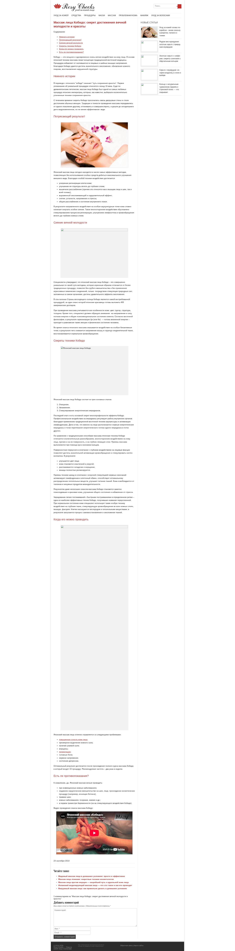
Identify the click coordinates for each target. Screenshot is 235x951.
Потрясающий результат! (70, 40)
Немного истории (67, 37)
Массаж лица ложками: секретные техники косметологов (86, 879)
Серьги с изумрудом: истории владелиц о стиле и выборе (170, 72)
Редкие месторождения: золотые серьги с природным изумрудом (170, 44)
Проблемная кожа (128, 15)
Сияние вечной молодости (71, 43)
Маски (102, 15)
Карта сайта (138, 946)
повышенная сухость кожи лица (73, 739)
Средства (76, 15)
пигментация (65, 752)
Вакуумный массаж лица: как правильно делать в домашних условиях (92, 888)
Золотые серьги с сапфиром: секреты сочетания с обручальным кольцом (170, 58)
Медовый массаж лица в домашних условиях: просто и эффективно (91, 876)
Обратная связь (126, 946)
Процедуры (90, 15)
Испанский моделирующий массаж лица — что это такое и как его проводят (95, 885)
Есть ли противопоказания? (71, 52)
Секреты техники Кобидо (70, 46)
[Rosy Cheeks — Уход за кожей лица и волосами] (74, 11)
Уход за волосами (160, 15)
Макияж (144, 15)
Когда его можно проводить (71, 49)
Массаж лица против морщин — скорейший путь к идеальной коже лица (93, 882)
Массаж (112, 15)
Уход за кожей (61, 15)
